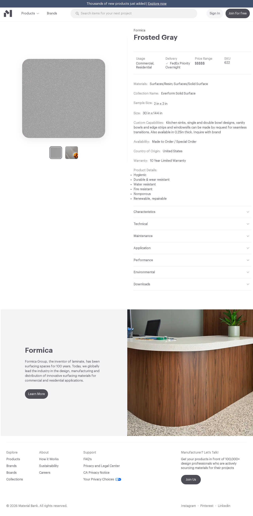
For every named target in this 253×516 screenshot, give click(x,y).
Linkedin (224, 505)
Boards (11, 472)
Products (28, 13)
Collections (14, 479)
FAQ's (87, 459)
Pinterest (206, 505)
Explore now (157, 3)
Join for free (238, 13)
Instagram (188, 505)
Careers (44, 472)
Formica (139, 30)
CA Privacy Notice (96, 472)
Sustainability (49, 466)
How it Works (49, 459)
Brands (52, 13)
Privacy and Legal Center (101, 466)
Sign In (215, 13)
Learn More (36, 394)
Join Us (191, 479)
